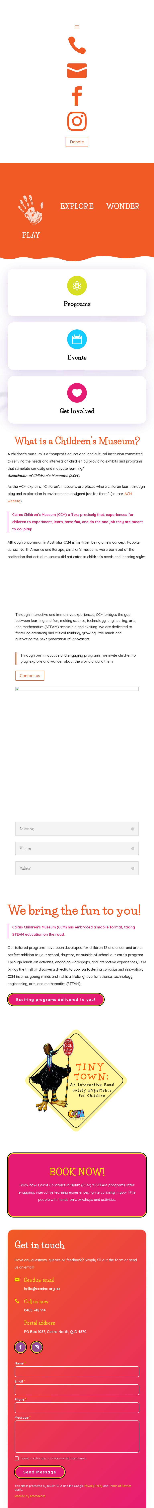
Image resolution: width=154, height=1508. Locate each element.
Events (77, 357)
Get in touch (39, 1244)
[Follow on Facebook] (20, 1347)
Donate (77, 141)
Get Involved (77, 411)
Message (23, 1417)
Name (20, 1363)
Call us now (36, 1301)
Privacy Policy (93, 1486)
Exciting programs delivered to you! (55, 999)
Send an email (39, 1280)
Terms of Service (120, 1486)
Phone (20, 1399)
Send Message (39, 1471)
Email (20, 1381)
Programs (77, 304)
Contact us (30, 675)
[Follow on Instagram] (37, 1347)
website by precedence (30, 1496)
